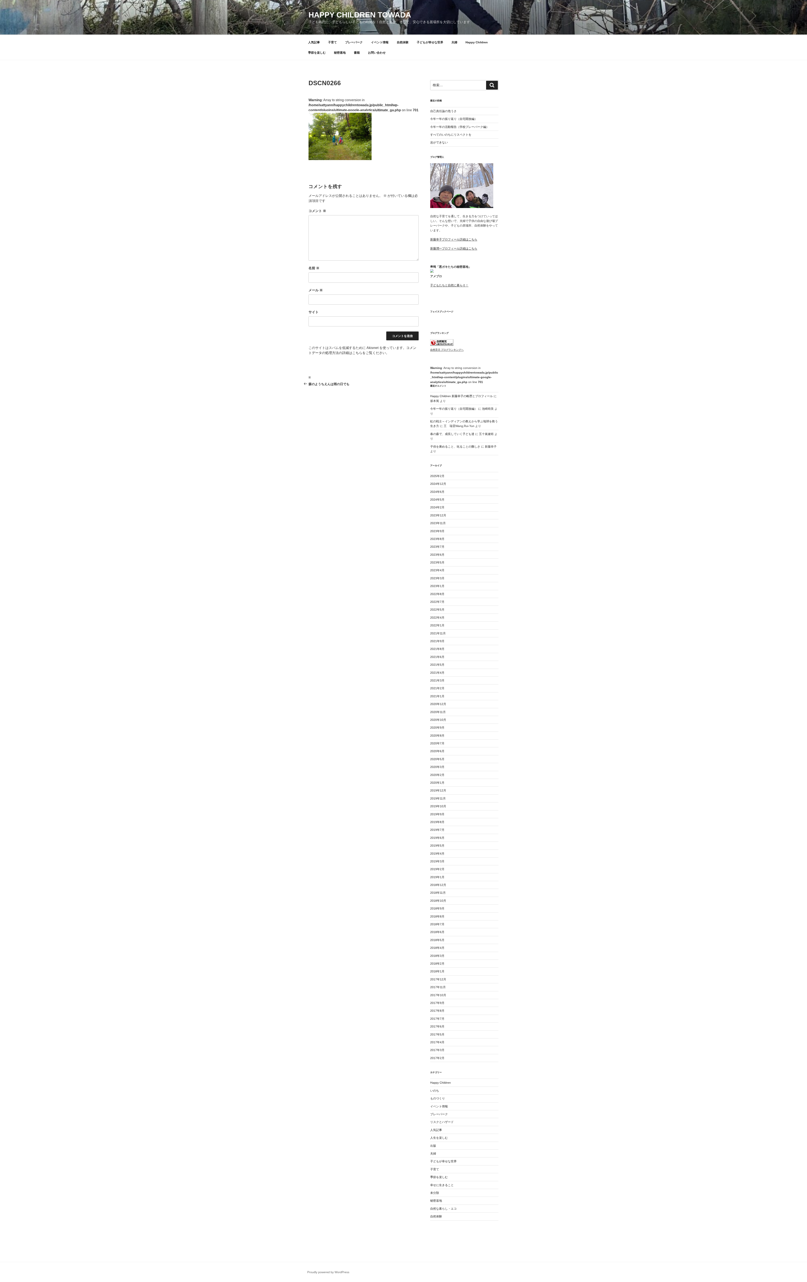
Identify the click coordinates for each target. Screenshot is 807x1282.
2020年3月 (437, 767)
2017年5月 (437, 1034)
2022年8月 (437, 594)
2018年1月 (437, 971)
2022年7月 (437, 601)
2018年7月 (437, 924)
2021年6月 (437, 657)
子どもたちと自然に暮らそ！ (449, 285)
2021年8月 (437, 649)
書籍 (357, 52)
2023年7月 (437, 546)
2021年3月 (437, 680)
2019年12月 (438, 790)
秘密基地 (340, 52)
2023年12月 (438, 515)
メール (316, 290)
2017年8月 (437, 1010)
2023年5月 (437, 562)
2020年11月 (438, 712)
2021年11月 (438, 633)
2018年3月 (437, 955)
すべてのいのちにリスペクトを (450, 134)
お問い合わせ (377, 52)
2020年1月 (437, 782)
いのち (434, 1090)
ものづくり (437, 1098)
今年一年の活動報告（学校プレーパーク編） (459, 127)
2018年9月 (437, 908)
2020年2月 (437, 775)
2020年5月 (437, 759)
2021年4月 (437, 672)
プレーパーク (354, 42)
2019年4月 (437, 853)
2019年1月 (437, 877)
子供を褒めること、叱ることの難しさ (455, 446)
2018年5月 (437, 940)
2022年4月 (437, 617)
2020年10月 (438, 719)
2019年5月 (437, 845)
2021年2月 (437, 688)
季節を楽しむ (317, 52)
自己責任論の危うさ (443, 111)
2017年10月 (438, 995)
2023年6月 (437, 554)
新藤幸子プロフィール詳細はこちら (453, 239)
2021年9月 (437, 641)
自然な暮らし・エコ (443, 1208)
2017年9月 (437, 1003)
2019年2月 (437, 869)
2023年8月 (437, 539)
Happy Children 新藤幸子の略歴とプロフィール (461, 396)
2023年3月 (437, 578)
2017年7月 (437, 1018)
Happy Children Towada (360, 15)
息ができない (439, 142)
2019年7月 (437, 829)
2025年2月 (437, 476)
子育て (332, 42)
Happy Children (476, 42)
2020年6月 (437, 751)
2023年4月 (437, 570)
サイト (314, 312)
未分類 (434, 1193)
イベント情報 (380, 42)
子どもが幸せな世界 (430, 42)
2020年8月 (437, 735)
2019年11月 (438, 798)
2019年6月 (437, 837)
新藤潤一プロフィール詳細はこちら (453, 248)
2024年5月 (437, 499)
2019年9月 (437, 814)
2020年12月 (438, 704)
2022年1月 (437, 625)
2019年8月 (437, 822)
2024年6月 (437, 491)
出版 (433, 1145)
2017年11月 (438, 987)
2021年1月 (437, 696)
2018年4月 (437, 947)
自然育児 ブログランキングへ (447, 349)
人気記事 (314, 42)
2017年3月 (437, 1050)
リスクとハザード (442, 1122)
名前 (314, 268)
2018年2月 (437, 963)
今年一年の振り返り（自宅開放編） (453, 119)
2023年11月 (438, 523)
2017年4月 (437, 1042)
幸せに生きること (442, 1185)
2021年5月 (437, 664)
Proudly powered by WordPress (328, 1272)
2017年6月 (437, 1026)
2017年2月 (437, 1058)
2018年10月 (438, 900)
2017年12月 (438, 979)
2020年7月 (437, 743)
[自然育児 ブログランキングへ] (441, 344)
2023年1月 (437, 586)
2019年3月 (437, 861)
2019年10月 (438, 806)
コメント (317, 211)
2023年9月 (437, 531)
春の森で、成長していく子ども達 (452, 434)
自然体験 (403, 42)
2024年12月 (438, 483)
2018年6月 (437, 932)
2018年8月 (437, 916)
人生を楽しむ (439, 1137)
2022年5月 (437, 609)
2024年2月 (437, 507)
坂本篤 (434, 401)
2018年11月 (438, 892)
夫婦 (454, 42)
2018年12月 (438, 885)
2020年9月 (437, 727)
